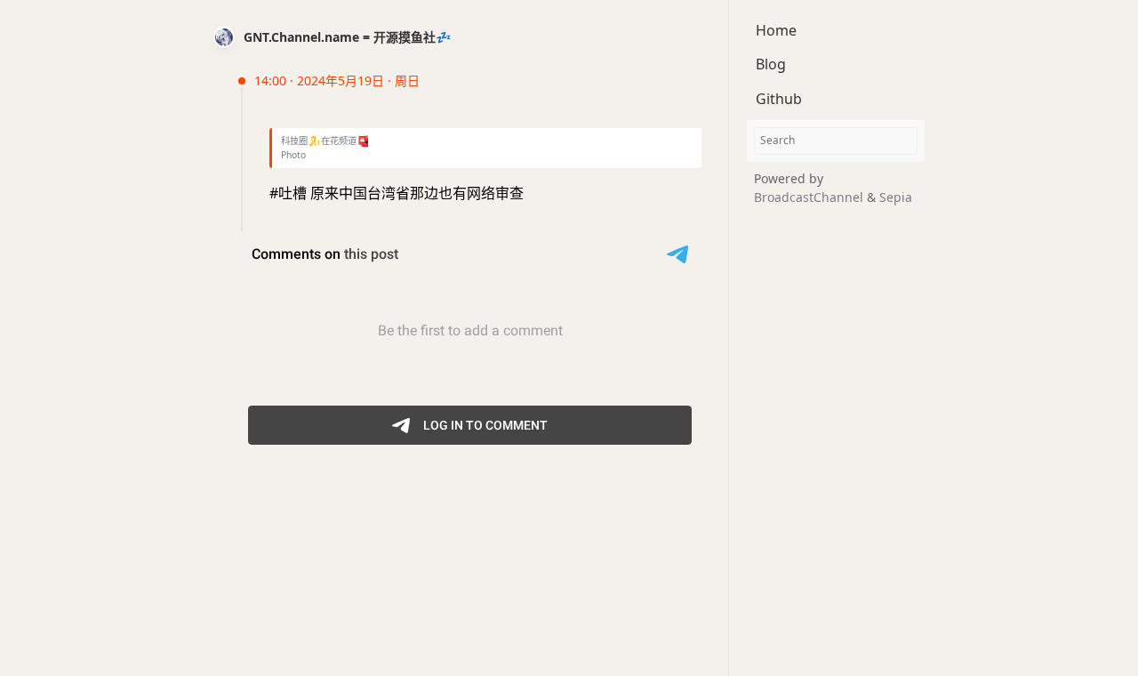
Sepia (895, 197)
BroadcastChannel (810, 197)
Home (776, 30)
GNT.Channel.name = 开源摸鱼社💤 (347, 36)
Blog (771, 64)
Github (779, 99)
